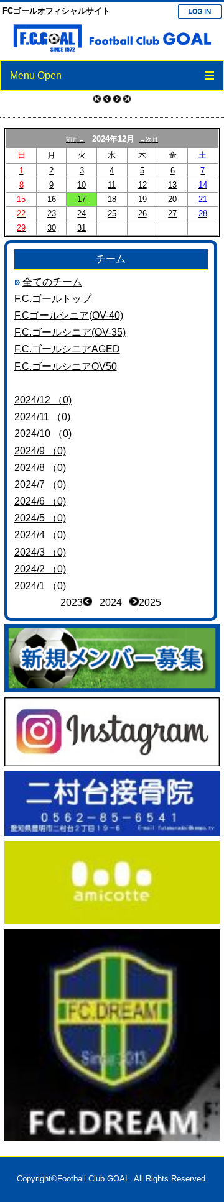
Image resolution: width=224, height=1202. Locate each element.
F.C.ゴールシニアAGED (67, 349)
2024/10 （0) (43, 433)
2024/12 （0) (43, 400)
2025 (150, 602)
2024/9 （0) (40, 451)
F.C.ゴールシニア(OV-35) (70, 332)
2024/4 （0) (40, 535)
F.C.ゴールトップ (52, 298)
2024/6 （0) (40, 501)
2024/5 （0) (40, 518)
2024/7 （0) (40, 484)
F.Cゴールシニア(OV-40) (68, 315)
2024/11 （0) (42, 416)
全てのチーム (52, 282)
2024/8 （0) (40, 467)
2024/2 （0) (40, 569)
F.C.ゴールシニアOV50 (65, 366)
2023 (71, 602)
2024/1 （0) (40, 585)
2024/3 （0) (40, 552)
